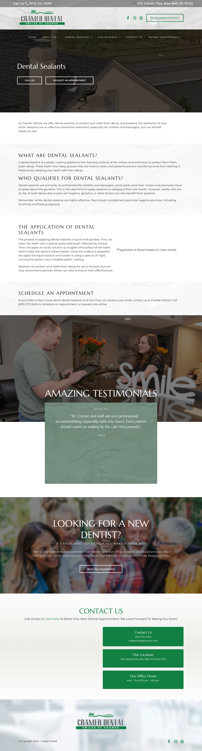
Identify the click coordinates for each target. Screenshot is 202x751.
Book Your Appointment (101, 569)
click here (52, 619)
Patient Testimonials (163, 37)
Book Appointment (164, 18)
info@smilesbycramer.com (143, 640)
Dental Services (77, 37)
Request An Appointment (69, 80)
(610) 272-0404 (143, 636)
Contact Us (134, 37)
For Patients (107, 37)
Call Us (29, 80)
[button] (98, 474)
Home (33, 37)
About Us (49, 37)
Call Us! (32, 3)
